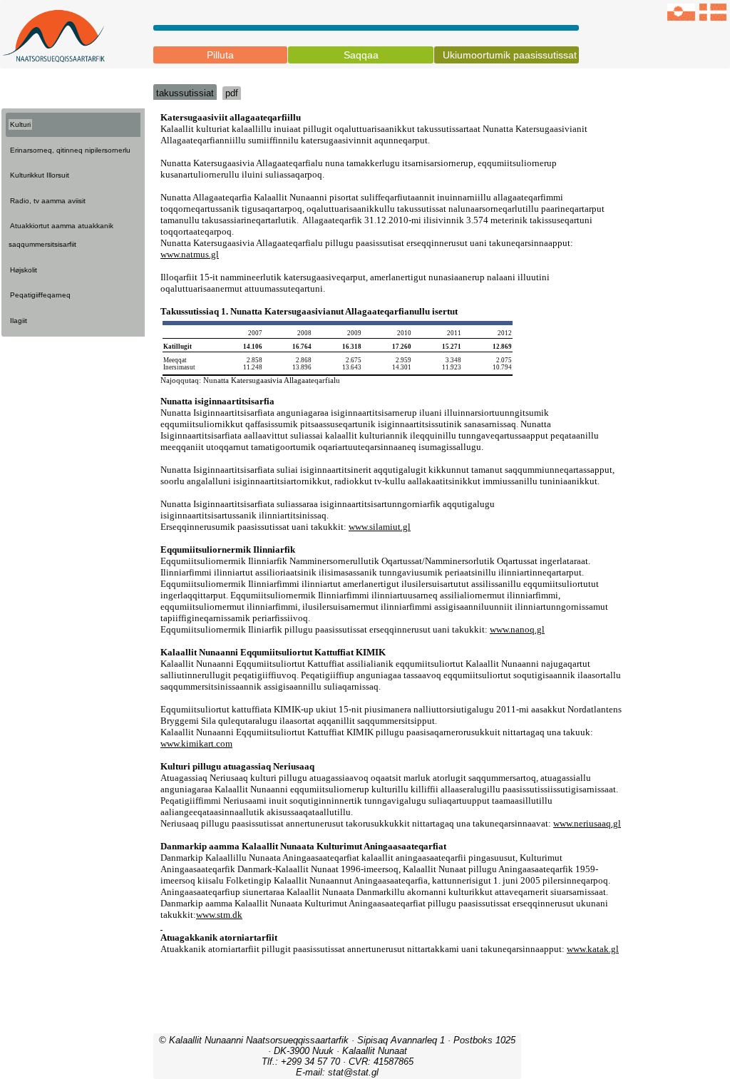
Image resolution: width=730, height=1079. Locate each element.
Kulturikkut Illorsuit (39, 175)
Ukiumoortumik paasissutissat (510, 55)
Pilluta (220, 55)
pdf (231, 93)
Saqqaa (361, 55)
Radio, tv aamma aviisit (48, 201)
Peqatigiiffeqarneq (40, 295)
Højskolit (23, 270)
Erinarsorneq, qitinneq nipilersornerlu (70, 150)
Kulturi (20, 124)
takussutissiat (185, 93)
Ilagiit (18, 320)
